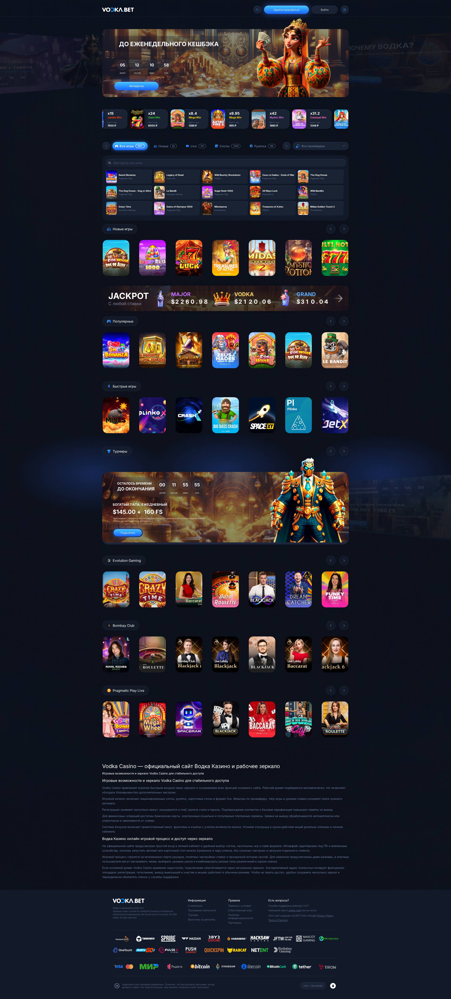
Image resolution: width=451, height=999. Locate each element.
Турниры (193, 914)
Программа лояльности (202, 910)
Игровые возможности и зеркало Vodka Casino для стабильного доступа (153, 773)
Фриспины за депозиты (201, 919)
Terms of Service (278, 920)
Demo (116, 278)
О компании (195, 905)
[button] (106, 146)
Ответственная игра (240, 910)
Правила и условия (239, 905)
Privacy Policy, (325, 915)
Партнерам (234, 922)
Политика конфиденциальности (240, 916)
